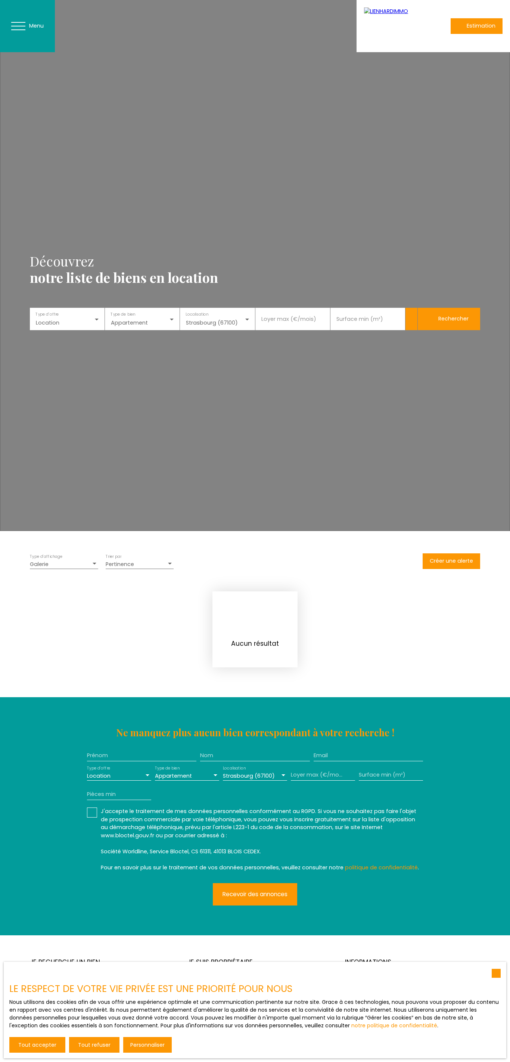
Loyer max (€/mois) (288, 319)
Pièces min (101, 794)
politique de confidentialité (381, 867)
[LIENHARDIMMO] (388, 26)
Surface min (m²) (359, 319)
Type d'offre (47, 314)
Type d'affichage (46, 556)
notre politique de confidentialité (394, 1025)
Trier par (113, 556)
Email (321, 755)
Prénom (97, 755)
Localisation (197, 314)
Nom (206, 755)
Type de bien (123, 314)
